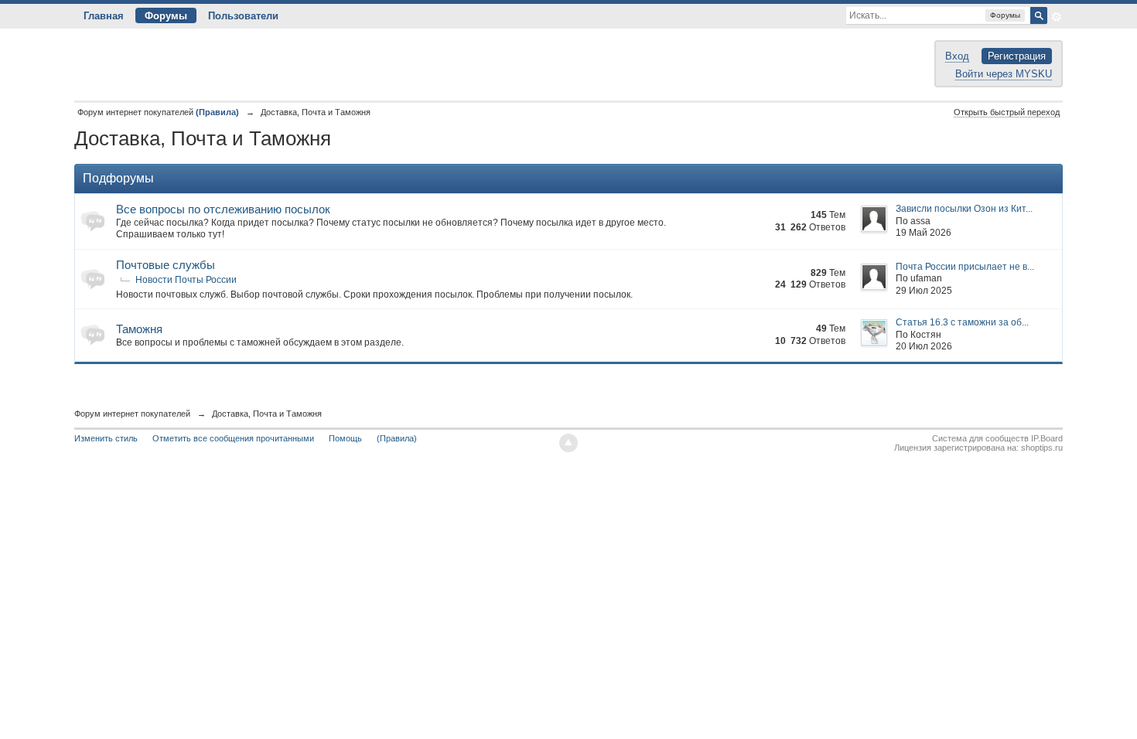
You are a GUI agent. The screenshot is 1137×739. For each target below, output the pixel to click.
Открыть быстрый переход (1007, 112)
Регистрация (1017, 56)
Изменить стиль (106, 438)
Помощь (345, 438)
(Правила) (397, 438)
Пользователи (243, 16)
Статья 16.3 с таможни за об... (962, 322)
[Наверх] (568, 443)
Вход (957, 56)
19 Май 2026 (923, 232)
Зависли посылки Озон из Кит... (964, 208)
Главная (104, 16)
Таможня (139, 328)
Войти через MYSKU (1003, 74)
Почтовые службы (165, 264)
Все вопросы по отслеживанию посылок (223, 209)
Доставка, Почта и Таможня (267, 413)
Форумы (166, 16)
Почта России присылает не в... (965, 266)
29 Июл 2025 (924, 290)
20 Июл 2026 (924, 346)
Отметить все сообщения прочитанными (233, 438)
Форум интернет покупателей (132, 413)
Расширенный (1056, 17)
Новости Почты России (186, 279)
